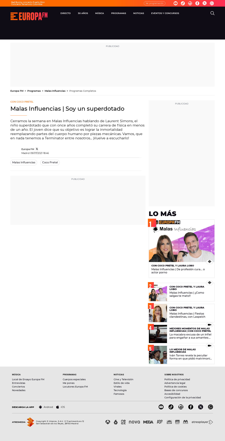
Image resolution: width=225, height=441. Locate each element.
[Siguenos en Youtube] (176, 3)
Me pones (68, 383)
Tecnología (120, 390)
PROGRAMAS (118, 13)
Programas (34, 90)
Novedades (18, 390)
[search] (212, 13)
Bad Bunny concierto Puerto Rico (28, 2)
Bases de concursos (176, 390)
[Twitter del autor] (37, 149)
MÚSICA (99, 13)
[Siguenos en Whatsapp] (212, 3)
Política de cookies (175, 386)
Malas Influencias (55, 90)
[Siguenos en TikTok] (171, 408)
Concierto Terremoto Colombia (26, 4)
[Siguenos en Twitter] (205, 3)
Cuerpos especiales (74, 379)
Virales (118, 386)
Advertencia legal (174, 383)
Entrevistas (18, 383)
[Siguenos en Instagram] (190, 3)
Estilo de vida (121, 383)
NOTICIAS (138, 13)
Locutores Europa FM (75, 386)
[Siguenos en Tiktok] (183, 3)
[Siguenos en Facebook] (197, 3)
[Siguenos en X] (200, 408)
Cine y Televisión (123, 379)
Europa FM (17, 90)
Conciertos (18, 386)
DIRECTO (65, 13)
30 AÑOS (83, 13)
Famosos (119, 393)
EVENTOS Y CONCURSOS (165, 13)
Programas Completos (82, 90)
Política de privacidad (177, 379)
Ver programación (155, 3)
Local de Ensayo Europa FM (28, 379)
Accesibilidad (172, 393)
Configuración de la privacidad (182, 397)
